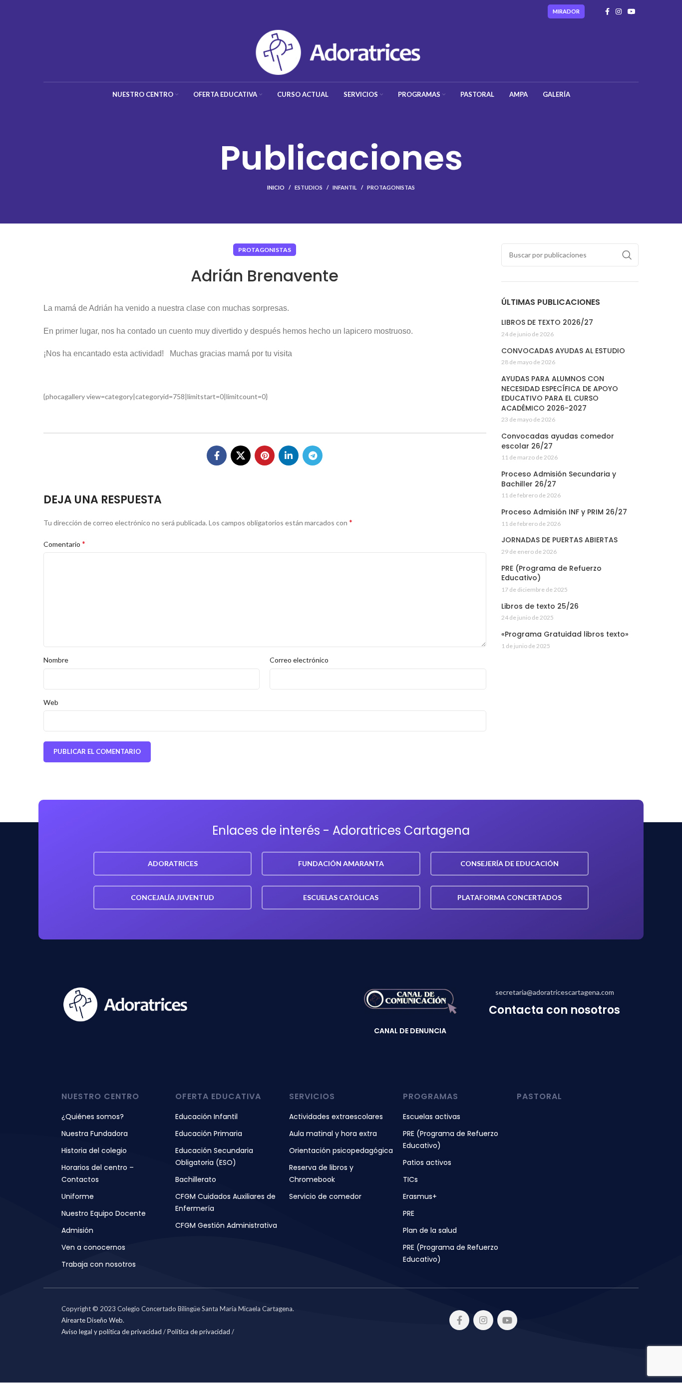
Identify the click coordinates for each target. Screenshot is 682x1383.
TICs (410, 1179)
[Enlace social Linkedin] (289, 455)
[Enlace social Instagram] (619, 11)
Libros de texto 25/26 (540, 606)
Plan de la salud (430, 1230)
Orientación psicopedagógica (341, 1150)
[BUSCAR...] (627, 254)
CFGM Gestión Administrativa (226, 1225)
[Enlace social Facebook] (607, 11)
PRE (408, 1213)
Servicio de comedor (325, 1196)
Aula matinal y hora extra (333, 1134)
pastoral (539, 1096)
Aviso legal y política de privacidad (111, 1332)
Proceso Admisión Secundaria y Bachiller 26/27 (558, 479)
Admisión (77, 1230)
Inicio (276, 187)
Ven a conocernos (93, 1247)
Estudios (309, 187)
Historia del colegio (94, 1150)
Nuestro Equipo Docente (103, 1213)
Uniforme (77, 1196)
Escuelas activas (431, 1117)
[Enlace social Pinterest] (265, 455)
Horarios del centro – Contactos (97, 1173)
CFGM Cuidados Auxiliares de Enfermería (225, 1202)
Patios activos (427, 1162)
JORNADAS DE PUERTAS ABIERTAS (559, 540)
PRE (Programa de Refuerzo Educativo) (551, 573)
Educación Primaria (208, 1134)
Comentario (64, 543)
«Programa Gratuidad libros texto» (565, 634)
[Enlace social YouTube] (632, 11)
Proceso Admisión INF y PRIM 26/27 (564, 512)
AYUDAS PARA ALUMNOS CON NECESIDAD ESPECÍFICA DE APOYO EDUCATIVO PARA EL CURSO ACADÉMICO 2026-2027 (559, 393)
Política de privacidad (198, 1332)
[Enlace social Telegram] (313, 455)
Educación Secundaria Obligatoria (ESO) (214, 1156)
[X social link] (241, 455)
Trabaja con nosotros (98, 1264)
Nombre (55, 660)
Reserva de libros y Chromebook (321, 1173)
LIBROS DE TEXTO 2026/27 (547, 322)
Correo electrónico (299, 660)
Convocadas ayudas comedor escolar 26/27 (557, 441)
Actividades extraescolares (336, 1117)
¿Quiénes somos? (92, 1117)
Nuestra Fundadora (94, 1134)
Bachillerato (195, 1179)
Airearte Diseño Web (92, 1320)
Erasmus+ (420, 1196)
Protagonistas (391, 187)
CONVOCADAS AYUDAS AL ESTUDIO (563, 351)
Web (50, 702)
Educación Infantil (206, 1117)
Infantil (345, 187)
